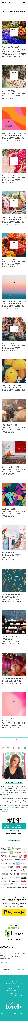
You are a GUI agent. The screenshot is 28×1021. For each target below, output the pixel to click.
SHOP (20, 983)
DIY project (10, 805)
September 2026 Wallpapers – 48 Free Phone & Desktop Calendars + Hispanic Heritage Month (14, 51)
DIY (18, 979)
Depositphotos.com (19, 969)
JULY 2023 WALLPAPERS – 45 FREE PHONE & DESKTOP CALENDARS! (14, 387)
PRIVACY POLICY (14, 993)
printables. (5, 809)
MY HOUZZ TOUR (11, 983)
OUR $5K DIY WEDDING (14, 991)
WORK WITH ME (14, 986)
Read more (3, 811)
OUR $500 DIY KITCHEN (14, 988)
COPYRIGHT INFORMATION (14, 995)
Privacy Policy (4, 962)
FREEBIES (12, 979)
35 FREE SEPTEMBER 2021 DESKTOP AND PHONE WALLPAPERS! (12, 680)
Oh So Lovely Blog (8, 2)
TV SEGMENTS (14, 981)
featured (3, 792)
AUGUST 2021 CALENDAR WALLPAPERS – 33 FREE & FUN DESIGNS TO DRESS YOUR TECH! (14, 723)
